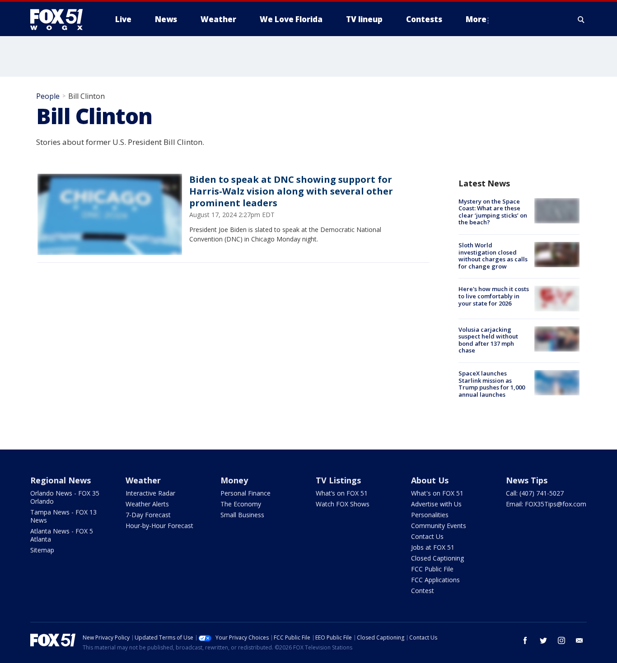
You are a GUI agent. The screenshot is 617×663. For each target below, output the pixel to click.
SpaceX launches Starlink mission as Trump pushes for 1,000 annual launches (491, 384)
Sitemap (42, 550)
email (579, 640)
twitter (543, 640)
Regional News (60, 480)
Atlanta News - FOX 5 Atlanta (61, 535)
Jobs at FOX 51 (432, 547)
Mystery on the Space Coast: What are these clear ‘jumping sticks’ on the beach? (492, 212)
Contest (422, 590)
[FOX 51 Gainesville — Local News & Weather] (60, 19)
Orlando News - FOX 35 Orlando (64, 497)
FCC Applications (435, 579)
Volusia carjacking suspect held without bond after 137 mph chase (488, 340)
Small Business (242, 514)
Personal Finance (245, 493)
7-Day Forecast (148, 514)
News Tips (526, 480)
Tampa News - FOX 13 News (63, 516)
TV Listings (338, 480)
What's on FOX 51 (437, 493)
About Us (430, 480)
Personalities (430, 514)
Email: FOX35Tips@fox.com (546, 504)
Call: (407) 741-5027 (535, 493)
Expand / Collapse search (581, 19)
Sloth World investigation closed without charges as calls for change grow (493, 255)
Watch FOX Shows (342, 504)
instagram (561, 640)
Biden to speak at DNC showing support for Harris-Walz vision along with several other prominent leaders (291, 191)
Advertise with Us (436, 504)
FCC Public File (432, 569)
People (48, 96)
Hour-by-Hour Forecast (159, 525)
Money (234, 480)
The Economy (240, 504)
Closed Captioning (437, 558)
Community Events (438, 525)
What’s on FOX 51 (342, 493)
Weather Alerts (147, 504)
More (476, 19)
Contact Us (427, 536)
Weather (143, 480)
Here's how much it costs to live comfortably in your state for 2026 (493, 296)
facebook (525, 640)
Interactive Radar (150, 493)
